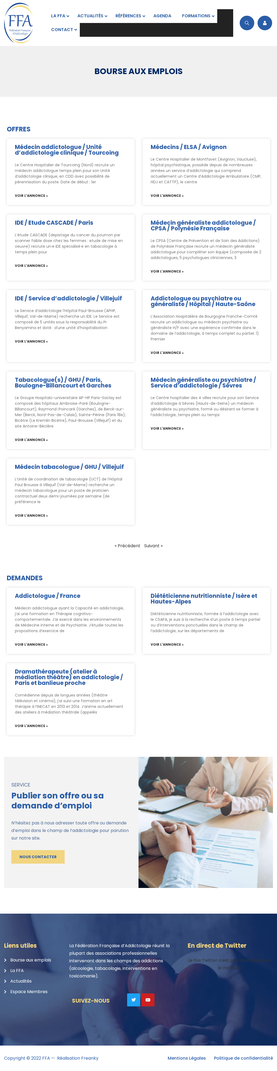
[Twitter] (133, 999)
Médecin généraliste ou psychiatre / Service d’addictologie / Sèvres (203, 382)
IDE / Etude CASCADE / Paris (54, 223)
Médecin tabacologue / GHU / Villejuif (69, 467)
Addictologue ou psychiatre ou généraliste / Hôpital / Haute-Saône (203, 301)
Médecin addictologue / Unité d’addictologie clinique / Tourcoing (67, 150)
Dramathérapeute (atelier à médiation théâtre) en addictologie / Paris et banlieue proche (69, 677)
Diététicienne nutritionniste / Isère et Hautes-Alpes (204, 598)
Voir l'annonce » (31, 195)
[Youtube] (147, 999)
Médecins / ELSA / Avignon (189, 147)
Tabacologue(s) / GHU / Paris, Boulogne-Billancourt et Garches (63, 382)
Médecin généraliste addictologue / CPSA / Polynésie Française (203, 225)
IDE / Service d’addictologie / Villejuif (68, 298)
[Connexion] (265, 23)
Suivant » (153, 546)
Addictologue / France (47, 596)
